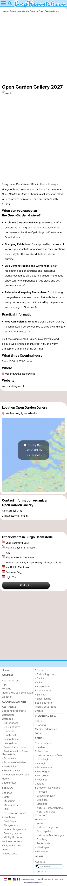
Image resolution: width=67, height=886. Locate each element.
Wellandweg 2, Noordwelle (20, 373)
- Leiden (40, 747)
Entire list (26, 585)
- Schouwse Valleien (14, 762)
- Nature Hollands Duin (48, 755)
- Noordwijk (41, 759)
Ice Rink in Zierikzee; (18, 567)
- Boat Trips (9, 821)
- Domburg (41, 839)
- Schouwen (9, 758)
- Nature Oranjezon (46, 827)
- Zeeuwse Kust (11, 770)
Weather (7, 696)
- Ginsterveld (9, 735)
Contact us (41, 871)
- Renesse (41, 791)
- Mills (5, 809)
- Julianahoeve (10, 739)
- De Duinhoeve (11, 726)
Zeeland (39, 783)
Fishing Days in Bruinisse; (20, 550)
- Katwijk (40, 763)
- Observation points (14, 813)
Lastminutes (9, 782)
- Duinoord (8, 731)
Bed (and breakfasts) (14, 710)
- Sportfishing (43, 698)
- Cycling (40, 678)
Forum (38, 733)
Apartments (9, 706)
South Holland (43, 743)
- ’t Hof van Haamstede (15, 774)
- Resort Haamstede (14, 747)
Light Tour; (12, 577)
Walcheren (41, 819)
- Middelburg (42, 851)
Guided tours (9, 853)
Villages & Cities (11, 845)
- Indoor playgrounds (14, 829)
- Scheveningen (44, 767)
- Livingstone (9, 743)
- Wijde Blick (9, 766)
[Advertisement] (33, 48)
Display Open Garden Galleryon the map (34, 450)
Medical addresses (46, 729)
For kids (6, 688)
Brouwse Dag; (14, 572)
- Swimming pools (45, 674)
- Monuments (10, 805)
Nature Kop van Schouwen (17, 692)
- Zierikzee (41, 803)
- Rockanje (41, 779)
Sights (5, 796)
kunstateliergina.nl (13, 386)
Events (39, 710)
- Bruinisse (41, 799)
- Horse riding (43, 686)
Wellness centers (12, 841)
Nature (6, 849)
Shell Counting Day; (17, 542)
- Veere (39, 823)
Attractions (8, 817)
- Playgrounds (10, 825)
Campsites (8, 714)
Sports (39, 670)
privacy (39, 879)
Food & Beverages (45, 706)
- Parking (40, 725)
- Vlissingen (42, 847)
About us (40, 861)
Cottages (7, 718)
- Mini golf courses (13, 837)
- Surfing (40, 694)
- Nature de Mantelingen (49, 835)
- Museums (8, 800)
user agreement (27, 879)
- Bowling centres (12, 833)
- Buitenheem (10, 722)
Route (38, 720)
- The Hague (42, 771)
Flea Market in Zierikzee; (33, 560)
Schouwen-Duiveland (47, 787)
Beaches (7, 792)
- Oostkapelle (43, 831)
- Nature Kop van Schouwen (45, 813)
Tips (4, 684)
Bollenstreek (42, 751)
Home (5, 670)
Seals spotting (43, 702)
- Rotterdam (42, 775)
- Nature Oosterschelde (49, 807)
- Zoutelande (42, 843)
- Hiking (39, 682)
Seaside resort (10, 680)
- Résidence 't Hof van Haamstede (15, 753)
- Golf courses (43, 690)
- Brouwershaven (45, 795)
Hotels (6, 778)
